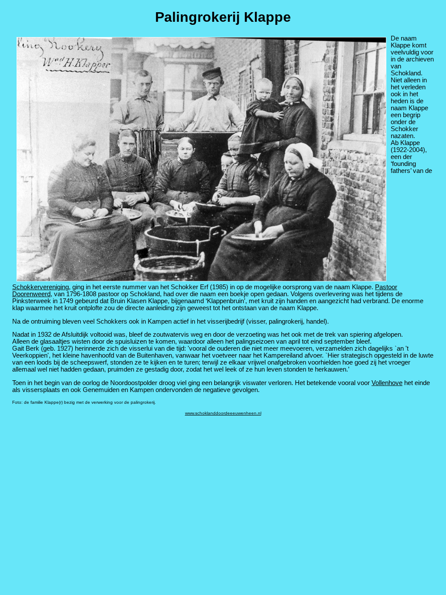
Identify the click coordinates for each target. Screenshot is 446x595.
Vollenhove (387, 382)
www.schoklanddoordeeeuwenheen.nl (223, 413)
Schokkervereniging (40, 287)
